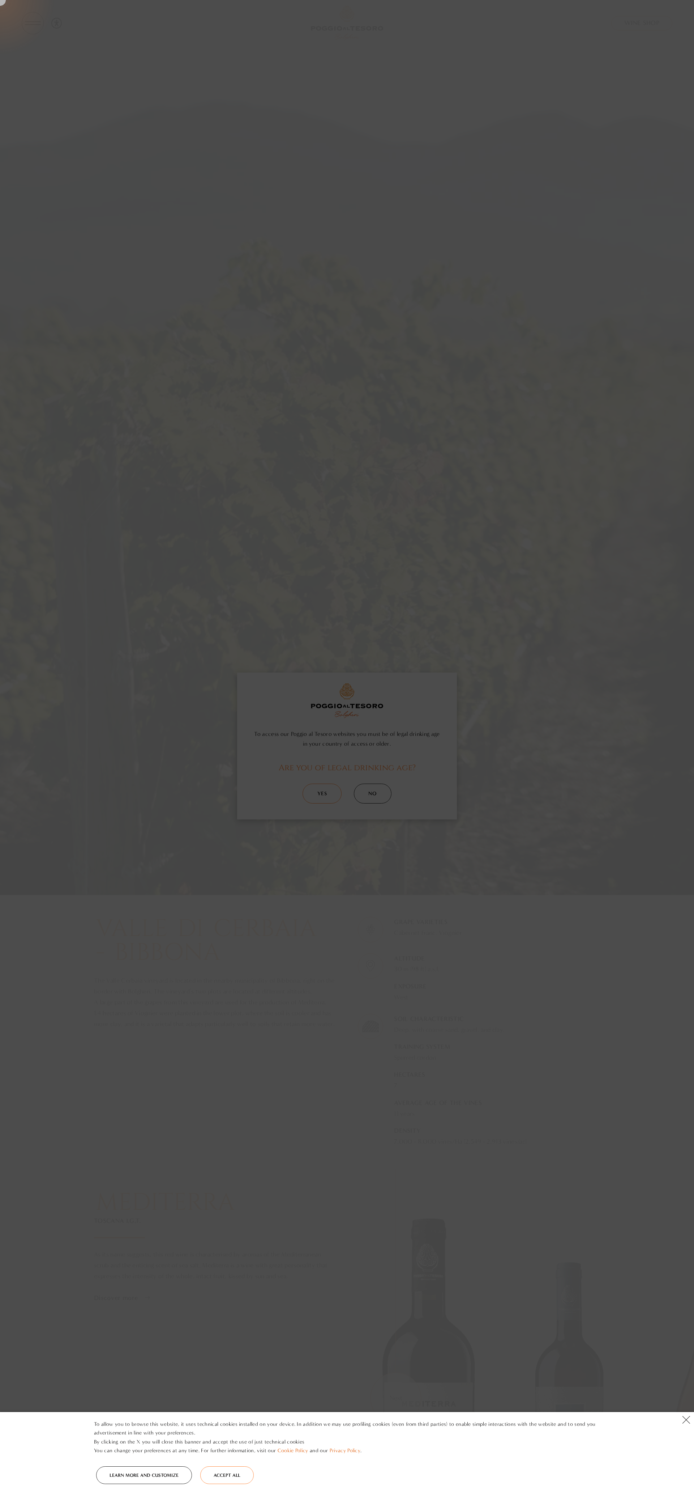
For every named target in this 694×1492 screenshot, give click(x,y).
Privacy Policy (345, 1451)
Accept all (227, 1475)
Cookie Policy (293, 1451)
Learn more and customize (144, 1475)
